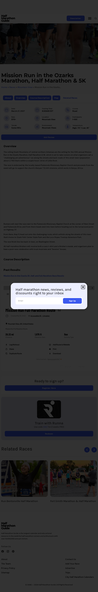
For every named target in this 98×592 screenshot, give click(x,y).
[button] (83, 287)
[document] (49, 296)
